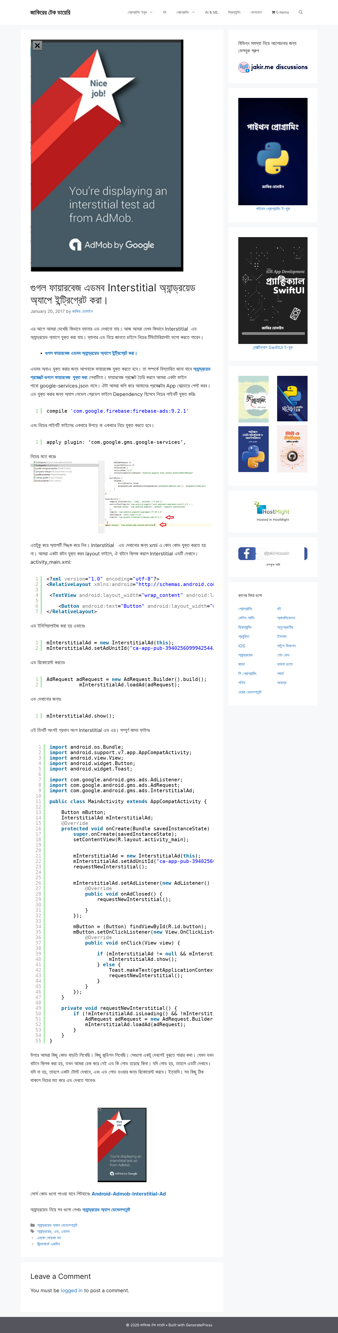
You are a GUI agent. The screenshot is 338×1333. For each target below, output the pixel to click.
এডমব (65, 1231)
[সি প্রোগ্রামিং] (253, 399)
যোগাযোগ (256, 12)
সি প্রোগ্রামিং (247, 673)
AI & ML (211, 12)
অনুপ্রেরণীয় (285, 627)
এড (56, 1231)
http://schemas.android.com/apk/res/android (201, 584)
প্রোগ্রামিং (182, 12)
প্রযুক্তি (243, 636)
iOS (241, 645)
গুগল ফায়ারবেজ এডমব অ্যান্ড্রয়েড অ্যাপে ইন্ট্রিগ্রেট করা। (91, 353)
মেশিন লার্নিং (246, 617)
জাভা (241, 664)
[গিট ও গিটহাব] (292, 449)
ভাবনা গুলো (284, 664)
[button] (301, 12)
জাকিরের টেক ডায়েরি (50, 12)
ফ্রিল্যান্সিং (234, 12)
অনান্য (281, 682)
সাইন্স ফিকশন (286, 645)
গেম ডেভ (283, 655)
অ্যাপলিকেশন (286, 617)
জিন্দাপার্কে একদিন (48, 1244)
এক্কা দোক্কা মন (49, 1237)
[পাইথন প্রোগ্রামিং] (292, 398)
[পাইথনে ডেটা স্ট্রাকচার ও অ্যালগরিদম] (253, 449)
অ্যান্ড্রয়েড (44, 1231)
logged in (72, 1290)
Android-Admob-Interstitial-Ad (129, 1194)
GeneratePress (199, 1325)
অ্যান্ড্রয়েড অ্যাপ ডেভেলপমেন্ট (106, 1210)
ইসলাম (282, 636)
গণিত (241, 682)
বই (165, 12)
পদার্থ (280, 673)
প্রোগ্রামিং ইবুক (137, 12)
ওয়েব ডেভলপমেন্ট (250, 692)
